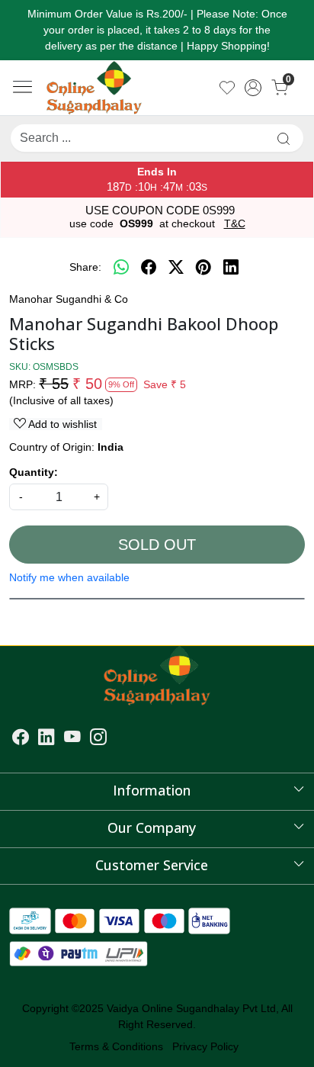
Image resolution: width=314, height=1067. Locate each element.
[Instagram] (98, 739)
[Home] (95, 88)
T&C (234, 223)
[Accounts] (253, 87)
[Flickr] (116, 739)
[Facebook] (20, 739)
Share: (85, 267)
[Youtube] (72, 739)
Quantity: (33, 472)
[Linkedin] (46, 739)
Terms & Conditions (116, 1046)
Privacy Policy (205, 1046)
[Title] (283, 138)
